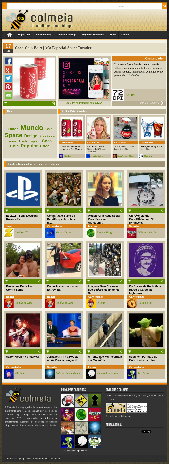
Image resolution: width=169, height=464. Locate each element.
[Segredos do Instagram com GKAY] (84, 98)
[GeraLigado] (94, 447)
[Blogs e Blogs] (81, 420)
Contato (125, 34)
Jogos (9, 226)
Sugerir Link (24, 34)
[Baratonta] (67, 420)
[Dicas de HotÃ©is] (67, 406)
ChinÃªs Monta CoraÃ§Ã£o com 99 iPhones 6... (141, 219)
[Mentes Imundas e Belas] (81, 447)
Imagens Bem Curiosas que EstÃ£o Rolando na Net (103, 290)
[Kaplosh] (67, 433)
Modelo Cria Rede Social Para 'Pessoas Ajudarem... (104, 219)
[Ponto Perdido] (94, 406)
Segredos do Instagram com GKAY (84, 102)
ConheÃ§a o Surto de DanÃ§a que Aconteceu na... (62, 219)
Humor (10, 296)
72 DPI (130, 95)
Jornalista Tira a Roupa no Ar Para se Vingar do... (64, 358)
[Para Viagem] (81, 406)
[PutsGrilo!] (67, 447)
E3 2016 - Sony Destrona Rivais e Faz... (22, 217)
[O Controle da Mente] (94, 433)
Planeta (92, 367)
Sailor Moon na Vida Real (22, 356)
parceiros (82, 451)
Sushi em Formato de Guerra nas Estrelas (143, 358)
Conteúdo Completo (148, 102)
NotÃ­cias (134, 226)
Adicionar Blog (43, 34)
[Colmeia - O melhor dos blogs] (17, 29)
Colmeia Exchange (66, 34)
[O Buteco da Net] (94, 420)
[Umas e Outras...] (81, 433)
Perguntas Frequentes (93, 34)
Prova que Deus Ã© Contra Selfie (19, 288)
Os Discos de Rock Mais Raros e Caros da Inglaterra (145, 290)
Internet (92, 226)
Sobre (113, 34)
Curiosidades (54, 226)
